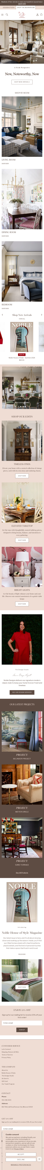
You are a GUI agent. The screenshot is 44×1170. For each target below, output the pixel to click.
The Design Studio (8, 1076)
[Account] (37, 14)
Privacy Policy (19, 1149)
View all (22, 318)
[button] (19, 407)
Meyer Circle (22, 812)
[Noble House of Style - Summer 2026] (22, 337)
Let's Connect (6, 1049)
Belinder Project (22, 759)
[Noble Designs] (22, 14)
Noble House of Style (8, 1073)
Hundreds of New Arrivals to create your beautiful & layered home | (22, 3)
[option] (22, 388)
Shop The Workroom (25, 7)
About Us (5, 1070)
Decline (21, 1159)
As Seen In (5, 1078)
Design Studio (9, 7)
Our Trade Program (8, 1084)
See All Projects (22, 873)
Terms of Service (7, 1055)
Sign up (22, 1030)
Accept (21, 1154)
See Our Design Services (22, 692)
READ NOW (22, 954)
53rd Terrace (22, 865)
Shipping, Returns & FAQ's (10, 1052)
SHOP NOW (5, 236)
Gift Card (5, 1081)
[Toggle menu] (2, 14)
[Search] (7, 14)
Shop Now (5, 163)
